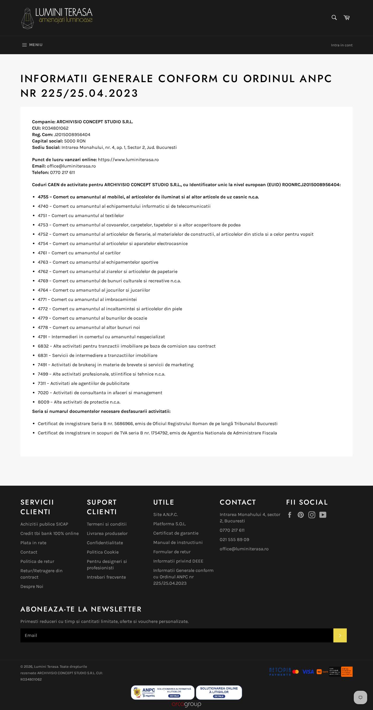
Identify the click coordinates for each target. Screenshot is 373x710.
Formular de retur (172, 551)
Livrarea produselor (107, 533)
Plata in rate (33, 542)
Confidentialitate (105, 542)
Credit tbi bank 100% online (49, 533)
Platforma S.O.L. (169, 523)
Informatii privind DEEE (178, 561)
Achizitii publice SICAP (44, 524)
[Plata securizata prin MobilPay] (292, 675)
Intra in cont (342, 45)
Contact (28, 552)
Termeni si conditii (107, 524)
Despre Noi (31, 586)
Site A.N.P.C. (165, 514)
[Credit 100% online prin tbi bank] (334, 675)
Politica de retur (37, 561)
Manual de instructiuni (178, 542)
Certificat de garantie (175, 533)
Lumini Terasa (46, 666)
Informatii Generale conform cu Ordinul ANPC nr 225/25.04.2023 (183, 577)
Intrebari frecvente (106, 577)
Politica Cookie (103, 552)
